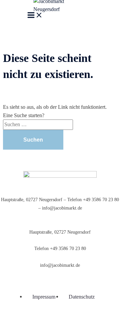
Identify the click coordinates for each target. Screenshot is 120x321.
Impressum (43, 297)
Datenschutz (82, 297)
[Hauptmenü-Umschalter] (35, 16)
